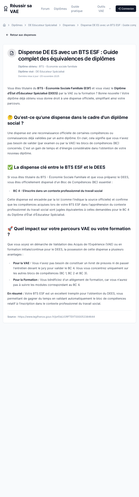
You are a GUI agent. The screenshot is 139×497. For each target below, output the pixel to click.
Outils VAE (101, 9)
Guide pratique (77, 9)
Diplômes (60, 8)
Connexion (127, 8)
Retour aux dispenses (23, 34)
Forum (45, 8)
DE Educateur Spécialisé (42, 25)
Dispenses (69, 25)
